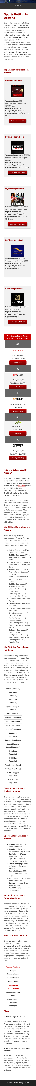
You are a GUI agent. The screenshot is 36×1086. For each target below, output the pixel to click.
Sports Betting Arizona (21, 1083)
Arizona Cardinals (13, 967)
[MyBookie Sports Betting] (17, 199)
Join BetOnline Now (17, 173)
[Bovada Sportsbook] (17, 91)
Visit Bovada (18, 362)
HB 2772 (21, 486)
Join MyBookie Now (17, 224)
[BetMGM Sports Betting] (17, 299)
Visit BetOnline (18, 387)
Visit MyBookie (18, 411)
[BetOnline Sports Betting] (17, 147)
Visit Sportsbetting (18, 458)
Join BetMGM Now (17, 322)
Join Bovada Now (17, 121)
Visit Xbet (18, 433)
